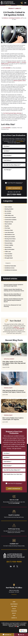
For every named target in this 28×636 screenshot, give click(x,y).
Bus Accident (8, 211)
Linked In (11, 566)
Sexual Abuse (8, 247)
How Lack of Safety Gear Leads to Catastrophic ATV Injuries (13, 418)
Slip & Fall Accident (9, 249)
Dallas (14, 608)
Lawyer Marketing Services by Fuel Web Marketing (16, 626)
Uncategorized (8, 255)
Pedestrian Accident (10, 241)
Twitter (17, 566)
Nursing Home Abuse (10, 238)
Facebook (14, 566)
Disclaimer (19, 183)
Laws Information (9, 232)
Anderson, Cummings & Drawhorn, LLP (13, 18)
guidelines (16, 327)
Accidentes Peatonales (10, 265)
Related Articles (10, 278)
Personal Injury (8, 243)
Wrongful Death (9, 258)
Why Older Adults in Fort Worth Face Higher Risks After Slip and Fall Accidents (14, 363)
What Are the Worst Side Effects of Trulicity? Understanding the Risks (12, 294)
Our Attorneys (14, 604)
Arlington (14, 611)
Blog (14, 615)
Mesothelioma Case (10, 234)
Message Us (8, 634)
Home (14, 601)
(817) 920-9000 (6, 68)
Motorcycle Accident (10, 236)
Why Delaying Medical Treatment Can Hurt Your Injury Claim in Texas (14, 391)
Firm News (7, 228)
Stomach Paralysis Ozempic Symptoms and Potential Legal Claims (13, 285)
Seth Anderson (20, 328)
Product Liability (14, 8)
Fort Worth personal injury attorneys (12, 113)
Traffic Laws (8, 251)
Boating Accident (9, 209)
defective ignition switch (13, 62)
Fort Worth (14, 606)
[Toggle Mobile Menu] (25, 2)
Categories (8, 201)
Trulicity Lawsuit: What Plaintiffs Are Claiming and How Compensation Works (14, 290)
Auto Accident (8, 207)
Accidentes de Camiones (11, 270)
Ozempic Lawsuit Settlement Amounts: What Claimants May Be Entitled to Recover (13, 300)
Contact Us (14, 617)
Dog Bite (7, 226)
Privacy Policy (16, 624)
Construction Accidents (10, 219)
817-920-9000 (22, 3)
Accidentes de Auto (9, 268)
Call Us (22, 634)
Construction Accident (10, 217)
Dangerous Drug (9, 221)
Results (14, 613)
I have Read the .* (15, 183)
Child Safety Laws (9, 215)
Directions (14, 594)
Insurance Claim (9, 230)
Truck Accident (8, 253)
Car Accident (8, 213)
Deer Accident (8, 224)
